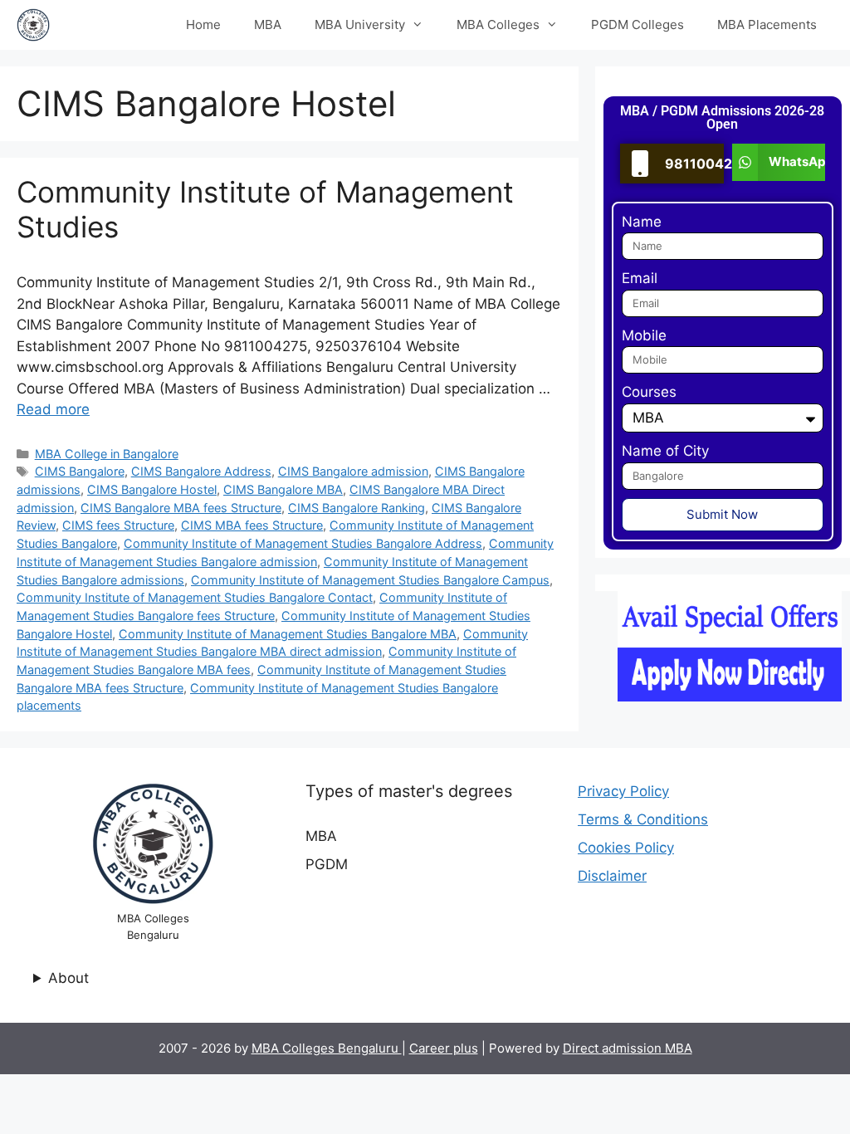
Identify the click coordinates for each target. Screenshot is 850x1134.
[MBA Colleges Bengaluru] (33, 25)
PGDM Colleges (637, 24)
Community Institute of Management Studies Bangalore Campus (370, 580)
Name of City (665, 450)
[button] (778, 162)
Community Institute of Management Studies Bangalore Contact (195, 597)
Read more (53, 409)
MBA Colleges (498, 24)
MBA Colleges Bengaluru (327, 1048)
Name (642, 221)
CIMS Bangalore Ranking (356, 508)
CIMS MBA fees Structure (252, 525)
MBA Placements (767, 24)
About (68, 978)
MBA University (360, 24)
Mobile (644, 335)
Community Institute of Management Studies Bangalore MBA (288, 634)
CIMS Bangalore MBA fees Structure (181, 508)
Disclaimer (612, 876)
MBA (267, 24)
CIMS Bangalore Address (201, 471)
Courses (649, 392)
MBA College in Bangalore (106, 454)
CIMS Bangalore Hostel (152, 489)
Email (639, 278)
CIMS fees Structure (118, 525)
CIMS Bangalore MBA (283, 489)
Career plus (443, 1048)
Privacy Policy (623, 791)
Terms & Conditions (643, 819)
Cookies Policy (626, 847)
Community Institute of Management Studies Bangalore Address (303, 543)
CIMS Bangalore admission (353, 471)
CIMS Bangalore (80, 471)
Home (203, 24)
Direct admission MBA (627, 1048)
